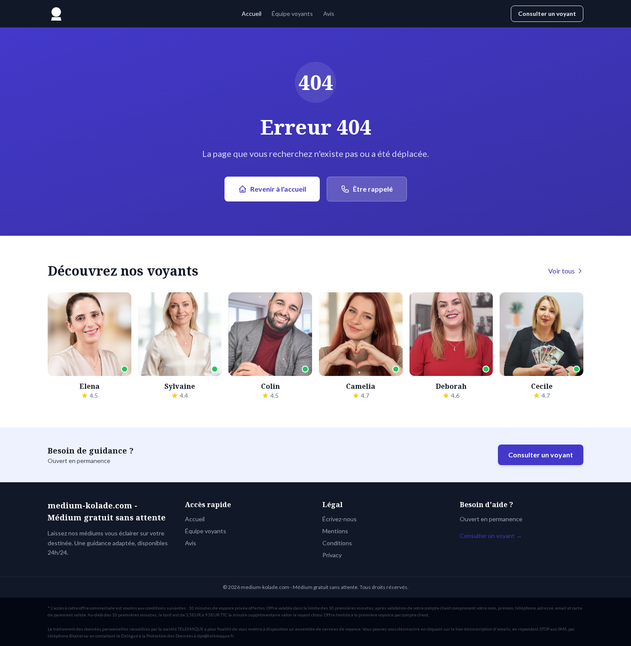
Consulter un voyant (547, 13)
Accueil (251, 13)
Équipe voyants (292, 13)
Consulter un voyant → (491, 535)
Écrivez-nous (339, 519)
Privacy (332, 555)
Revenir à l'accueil (278, 189)
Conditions (337, 543)
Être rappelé (373, 189)
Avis (328, 13)
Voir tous (561, 271)
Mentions (335, 531)
